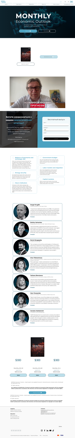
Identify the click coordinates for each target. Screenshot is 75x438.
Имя (45, 122)
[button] (19, 4)
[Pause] (11, 106)
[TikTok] (53, 430)
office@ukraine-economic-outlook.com (18, 139)
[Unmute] (13, 106)
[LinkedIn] (47, 430)
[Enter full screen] (63, 106)
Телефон (46, 127)
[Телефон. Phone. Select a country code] (45, 129)
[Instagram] (42, 430)
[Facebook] (44, 430)
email (45, 132)
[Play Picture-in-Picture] (61, 106)
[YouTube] (50, 430)
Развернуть (32, 216)
